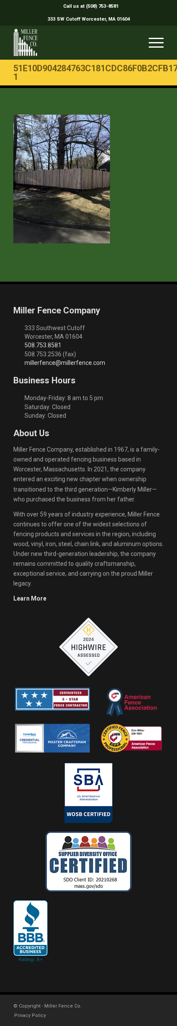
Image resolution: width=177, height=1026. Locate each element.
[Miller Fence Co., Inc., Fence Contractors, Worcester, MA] (30, 931)
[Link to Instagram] (144, 1005)
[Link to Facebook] (131, 1005)
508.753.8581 (42, 345)
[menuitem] (91, 6)
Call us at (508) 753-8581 (91, 6)
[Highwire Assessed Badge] (88, 647)
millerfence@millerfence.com (64, 362)
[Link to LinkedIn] (157, 1005)
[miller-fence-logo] (73, 42)
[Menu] (152, 42)
